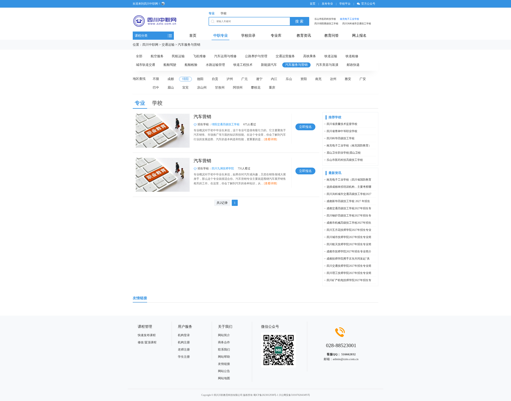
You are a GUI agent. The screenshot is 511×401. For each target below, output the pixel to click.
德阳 (200, 79)
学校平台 (345, 3)
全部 (139, 56)
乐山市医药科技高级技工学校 (345, 159)
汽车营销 (202, 116)
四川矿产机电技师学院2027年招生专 (349, 280)
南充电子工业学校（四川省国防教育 (349, 179)
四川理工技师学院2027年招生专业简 (349, 273)
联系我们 (224, 349)
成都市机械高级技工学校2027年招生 (349, 222)
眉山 (170, 87)
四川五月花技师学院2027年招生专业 (349, 229)
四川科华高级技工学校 (341, 138)
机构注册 (184, 342)
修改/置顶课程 (147, 342)
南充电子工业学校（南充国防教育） (349, 145)
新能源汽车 (269, 64)
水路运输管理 (215, 64)
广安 (362, 79)
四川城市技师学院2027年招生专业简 (349, 237)
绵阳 (185, 79)
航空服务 (157, 56)
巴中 (156, 87)
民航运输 (178, 56)
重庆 (272, 87)
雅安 (348, 79)
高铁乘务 (309, 56)
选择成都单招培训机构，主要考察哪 (349, 186)
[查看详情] (270, 139)
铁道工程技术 (243, 64)
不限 (156, 79)
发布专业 (327, 3)
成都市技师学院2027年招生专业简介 (349, 251)
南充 (318, 79)
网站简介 (224, 335)
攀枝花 (255, 87)
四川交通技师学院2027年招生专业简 (349, 265)
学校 (224, 13)
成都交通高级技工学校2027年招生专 (349, 208)
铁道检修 (352, 56)
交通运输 (168, 44)
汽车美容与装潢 (327, 64)
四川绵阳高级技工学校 (326, 23)
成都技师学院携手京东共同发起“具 (348, 258)
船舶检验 (191, 64)
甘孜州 (220, 87)
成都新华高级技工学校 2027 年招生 (348, 201)
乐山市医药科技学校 (325, 19)
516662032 (348, 354)
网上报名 (359, 36)
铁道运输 (330, 56)
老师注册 (184, 349)
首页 (312, 3)
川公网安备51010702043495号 (294, 395)
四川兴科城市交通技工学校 (356, 23)
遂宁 (259, 79)
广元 (244, 79)
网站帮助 (224, 356)
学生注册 (184, 356)
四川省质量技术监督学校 (342, 123)
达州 (333, 79)
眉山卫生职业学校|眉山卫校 (344, 152)
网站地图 (224, 378)
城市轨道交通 (145, 64)
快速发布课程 (147, 335)
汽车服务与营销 (189, 44)
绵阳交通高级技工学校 (226, 124)
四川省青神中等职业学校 (342, 131)
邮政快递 (353, 64)
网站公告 (224, 371)
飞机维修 (199, 56)
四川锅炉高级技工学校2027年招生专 (349, 215)
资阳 (303, 79)
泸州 (230, 79)
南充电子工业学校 (349, 19)
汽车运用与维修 (225, 56)
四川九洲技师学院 (223, 168)
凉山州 (202, 87)
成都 (170, 79)
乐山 (289, 79)
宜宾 (185, 87)
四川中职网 (150, 44)
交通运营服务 (285, 56)
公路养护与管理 (256, 56)
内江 (274, 79)
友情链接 (224, 363)
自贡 (215, 79)
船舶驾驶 (169, 64)
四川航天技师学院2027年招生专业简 (349, 244)
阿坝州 (238, 87)
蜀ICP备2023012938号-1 (265, 395)
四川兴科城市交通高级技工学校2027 (349, 194)
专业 (212, 13)
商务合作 (224, 342)
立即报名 (305, 126)
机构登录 (184, 335)
